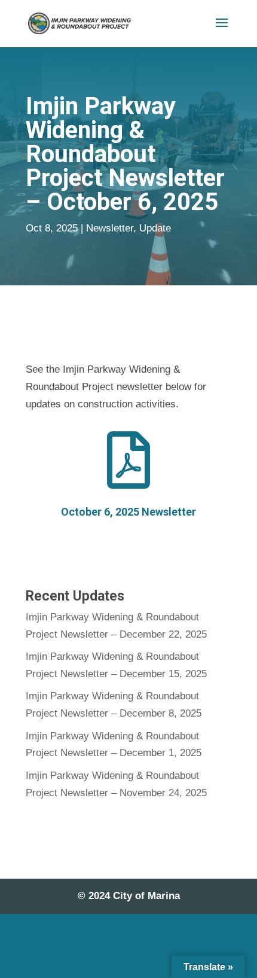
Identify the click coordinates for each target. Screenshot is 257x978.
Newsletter (109, 228)
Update (155, 228)
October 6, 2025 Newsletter (128, 511)
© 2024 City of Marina (129, 895)
